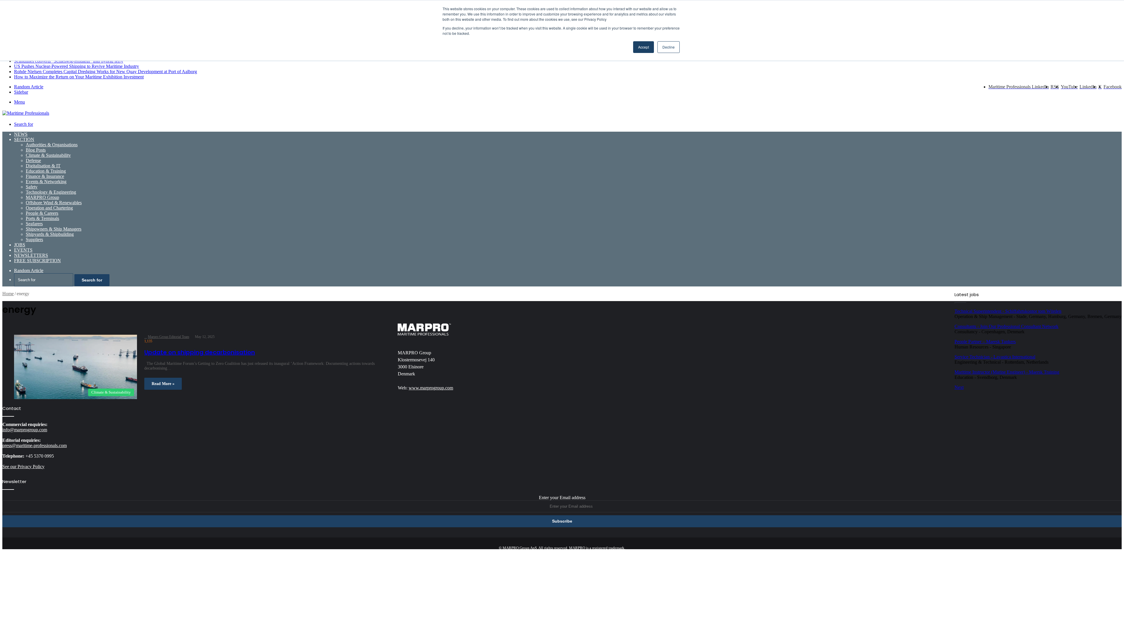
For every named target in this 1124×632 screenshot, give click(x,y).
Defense (33, 160)
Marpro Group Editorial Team (168, 337)
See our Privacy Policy (23, 466)
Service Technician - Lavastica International (995, 356)
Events (23, 250)
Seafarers (34, 223)
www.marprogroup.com (431, 387)
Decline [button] (668, 46)
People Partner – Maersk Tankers (985, 341)
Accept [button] (643, 46)
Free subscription (37, 260)
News (21, 134)
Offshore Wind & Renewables (54, 202)
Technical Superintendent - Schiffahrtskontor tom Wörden (1008, 311)
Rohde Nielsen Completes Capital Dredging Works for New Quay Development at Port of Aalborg (105, 71)
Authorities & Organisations (52, 144)
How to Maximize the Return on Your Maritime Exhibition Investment (79, 76)
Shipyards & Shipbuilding (50, 234)
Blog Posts (36, 149)
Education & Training (46, 171)
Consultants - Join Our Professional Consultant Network (1006, 326)
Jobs (19, 244)
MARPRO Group (42, 197)
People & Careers (42, 213)
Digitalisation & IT (43, 165)
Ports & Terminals (42, 218)
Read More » (163, 384)
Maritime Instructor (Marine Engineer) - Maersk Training (1007, 372)
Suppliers (34, 239)
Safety (31, 186)
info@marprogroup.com (24, 429)
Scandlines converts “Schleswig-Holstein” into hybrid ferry (68, 61)
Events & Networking (46, 181)
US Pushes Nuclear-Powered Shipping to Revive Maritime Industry (76, 66)
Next (959, 387)
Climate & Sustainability (48, 155)
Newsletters (31, 255)
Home (8, 293)
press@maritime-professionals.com (34, 445)
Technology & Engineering (51, 192)
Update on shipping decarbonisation (199, 352)
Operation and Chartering (49, 207)
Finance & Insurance (45, 176)
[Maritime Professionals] (25, 113)
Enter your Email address (562, 497)
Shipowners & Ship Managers (53, 228)
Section (24, 139)
